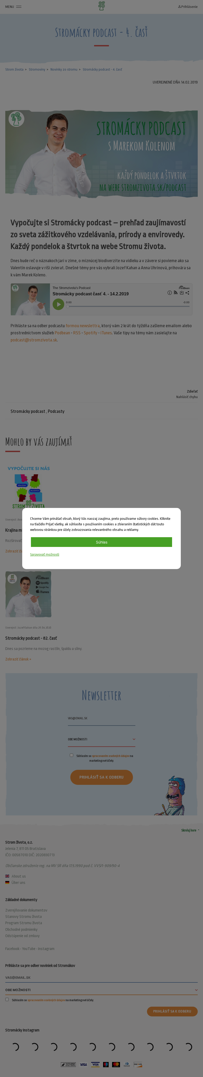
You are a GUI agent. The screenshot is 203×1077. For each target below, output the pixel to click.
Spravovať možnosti (44, 554)
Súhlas (101, 542)
